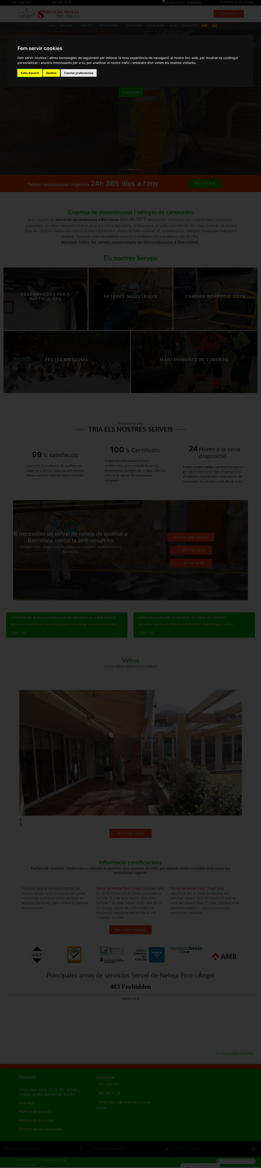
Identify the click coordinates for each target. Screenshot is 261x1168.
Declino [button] (51, 73)
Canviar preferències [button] (78, 73)
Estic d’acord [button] (30, 73)
